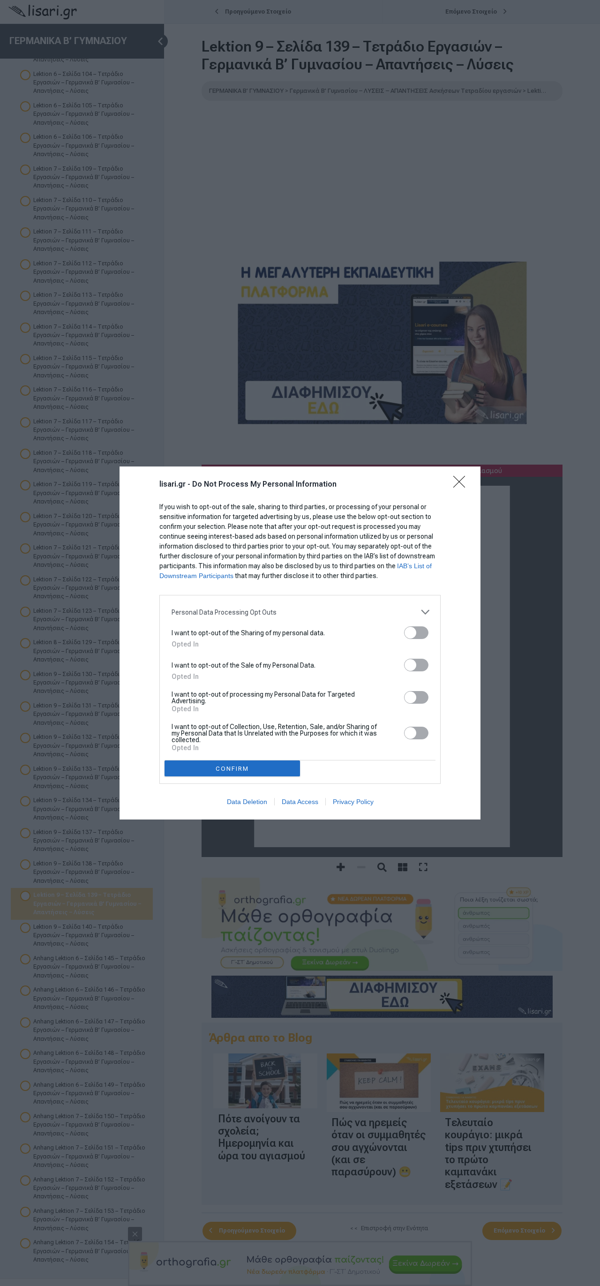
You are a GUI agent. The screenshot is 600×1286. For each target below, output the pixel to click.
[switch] (416, 632)
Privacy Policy (353, 801)
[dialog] (300, 643)
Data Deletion (247, 801)
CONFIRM (232, 768)
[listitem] (300, 612)
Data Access (300, 801)
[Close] (462, 485)
